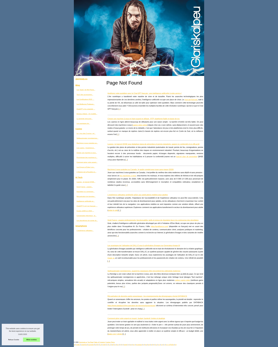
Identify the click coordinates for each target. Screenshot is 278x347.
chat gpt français (191, 100)
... (119, 109)
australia (90, 344)
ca (100, 344)
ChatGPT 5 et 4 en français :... (87, 206)
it (128, 344)
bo (95, 344)
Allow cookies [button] (31, 339)
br (98, 344)
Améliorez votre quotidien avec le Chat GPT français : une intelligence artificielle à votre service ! (145, 93)
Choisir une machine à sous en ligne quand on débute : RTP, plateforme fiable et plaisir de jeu (144, 119)
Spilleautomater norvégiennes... (87, 138)
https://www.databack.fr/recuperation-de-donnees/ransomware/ (132, 306)
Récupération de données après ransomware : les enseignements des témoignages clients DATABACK (147, 296)
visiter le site (113, 210)
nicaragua (139, 344)
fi (120, 344)
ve (162, 344)
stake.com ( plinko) (115, 334)
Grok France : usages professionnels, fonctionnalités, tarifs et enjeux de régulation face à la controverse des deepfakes (153, 220)
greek (125, 344)
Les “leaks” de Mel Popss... (86, 90)
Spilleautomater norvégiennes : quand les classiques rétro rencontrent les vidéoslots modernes (144, 271)
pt (151, 344)
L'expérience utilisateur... (85, 230)
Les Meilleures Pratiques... (86, 104)
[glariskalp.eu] (139, 38)
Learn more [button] (22, 334)
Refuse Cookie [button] (13, 339)
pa (146, 344)
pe (149, 344)
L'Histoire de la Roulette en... (86, 172)
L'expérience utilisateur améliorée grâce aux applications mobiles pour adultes (138, 195)
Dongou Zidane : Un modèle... (87, 114)
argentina (84, 344)
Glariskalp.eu (83, 342)
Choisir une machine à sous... (87, 153)
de (112, 344)
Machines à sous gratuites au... (87, 143)
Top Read (90, 342)
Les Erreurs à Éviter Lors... (86, 167)
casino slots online (140, 125)
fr (122, 344)
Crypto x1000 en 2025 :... (85, 211)
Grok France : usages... (85, 187)
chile (104, 344)
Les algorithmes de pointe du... (87, 220)
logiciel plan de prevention (186, 157)
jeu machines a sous (128, 176)
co (109, 344)
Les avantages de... (83, 123)
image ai (111, 258)
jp (131, 344)
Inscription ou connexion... (86, 191)
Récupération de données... (86, 196)
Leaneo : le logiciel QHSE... (86, 182)
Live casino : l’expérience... (86, 148)
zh (175, 344)
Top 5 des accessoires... (85, 94)
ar (74, 344)
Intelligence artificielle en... (86, 201)
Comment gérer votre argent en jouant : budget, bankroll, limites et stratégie (136, 318)
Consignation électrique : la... (87, 216)
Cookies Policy (110, 342)
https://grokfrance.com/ (159, 226)
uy (159, 344)
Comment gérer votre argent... (87, 162)
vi (164, 344)
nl (143, 344)
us (156, 344)
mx (134, 344)
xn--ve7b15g (170, 344)
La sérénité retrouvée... (85, 119)
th (153, 344)
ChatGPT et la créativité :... (86, 109)
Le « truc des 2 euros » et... (86, 133)
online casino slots (182, 280)
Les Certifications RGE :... (85, 99)
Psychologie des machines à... (87, 157)
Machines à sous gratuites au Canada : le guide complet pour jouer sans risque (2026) (141, 169)
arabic (78, 344)
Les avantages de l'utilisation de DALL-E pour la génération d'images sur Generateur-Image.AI (144, 245)
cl (107, 344)
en (115, 344)
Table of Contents (99, 342)
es (118, 344)
